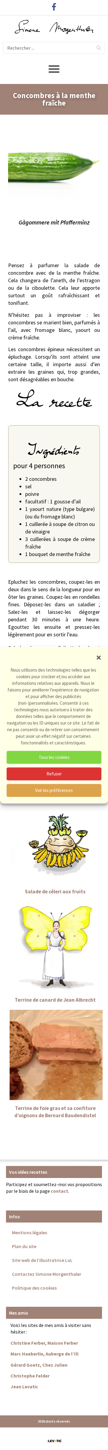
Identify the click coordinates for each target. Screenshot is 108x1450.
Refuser (54, 774)
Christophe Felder (30, 1376)
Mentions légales (29, 1232)
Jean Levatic (24, 1387)
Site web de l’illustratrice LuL (42, 1260)
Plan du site (24, 1246)
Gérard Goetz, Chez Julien (39, 1365)
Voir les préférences (54, 790)
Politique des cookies (34, 1288)
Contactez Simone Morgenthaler (46, 1274)
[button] (99, 657)
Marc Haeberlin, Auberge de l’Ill (44, 1354)
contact (59, 1191)
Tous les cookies (54, 757)
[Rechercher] (99, 48)
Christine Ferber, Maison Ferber (44, 1343)
